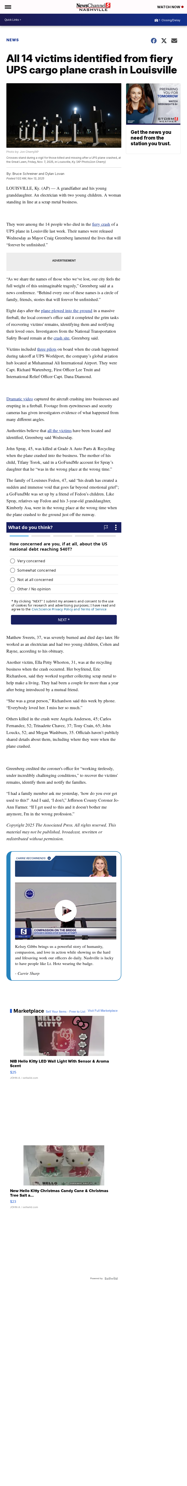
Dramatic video (19, 399)
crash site (61, 338)
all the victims (59, 430)
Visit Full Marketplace (103, 1010)
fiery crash (101, 224)
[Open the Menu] (7, 7)
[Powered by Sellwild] (111, 1278)
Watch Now (169, 7)
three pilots (46, 349)
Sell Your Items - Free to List (65, 1011)
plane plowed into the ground (66, 310)
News (12, 40)
